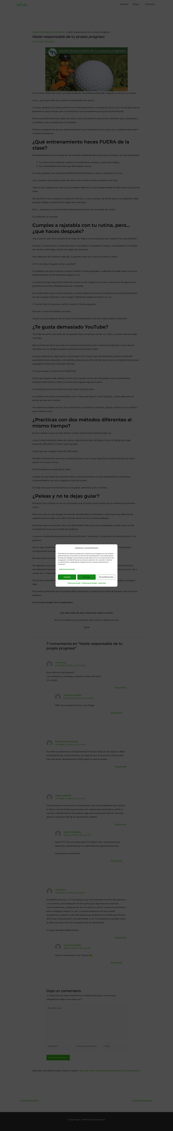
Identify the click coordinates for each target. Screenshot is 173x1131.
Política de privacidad (89, 583)
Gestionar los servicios (67, 569)
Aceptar (67, 577)
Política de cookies (74, 583)
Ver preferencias (106, 577)
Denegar (86, 577)
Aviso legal (102, 583)
